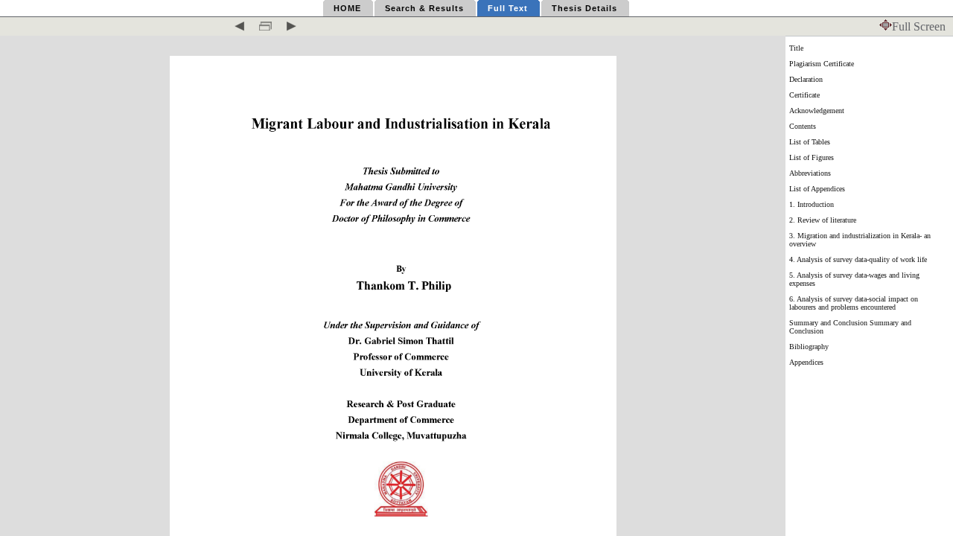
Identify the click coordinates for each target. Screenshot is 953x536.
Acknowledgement (816, 110)
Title (796, 48)
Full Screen (919, 26)
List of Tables (809, 142)
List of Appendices (817, 189)
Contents (802, 126)
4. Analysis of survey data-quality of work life (858, 259)
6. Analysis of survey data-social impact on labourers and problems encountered (853, 303)
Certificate (804, 95)
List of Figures (811, 157)
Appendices (806, 362)
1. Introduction (811, 204)
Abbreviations (810, 173)
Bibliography (809, 346)
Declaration (806, 79)
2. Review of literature (822, 220)
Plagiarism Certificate (821, 64)
